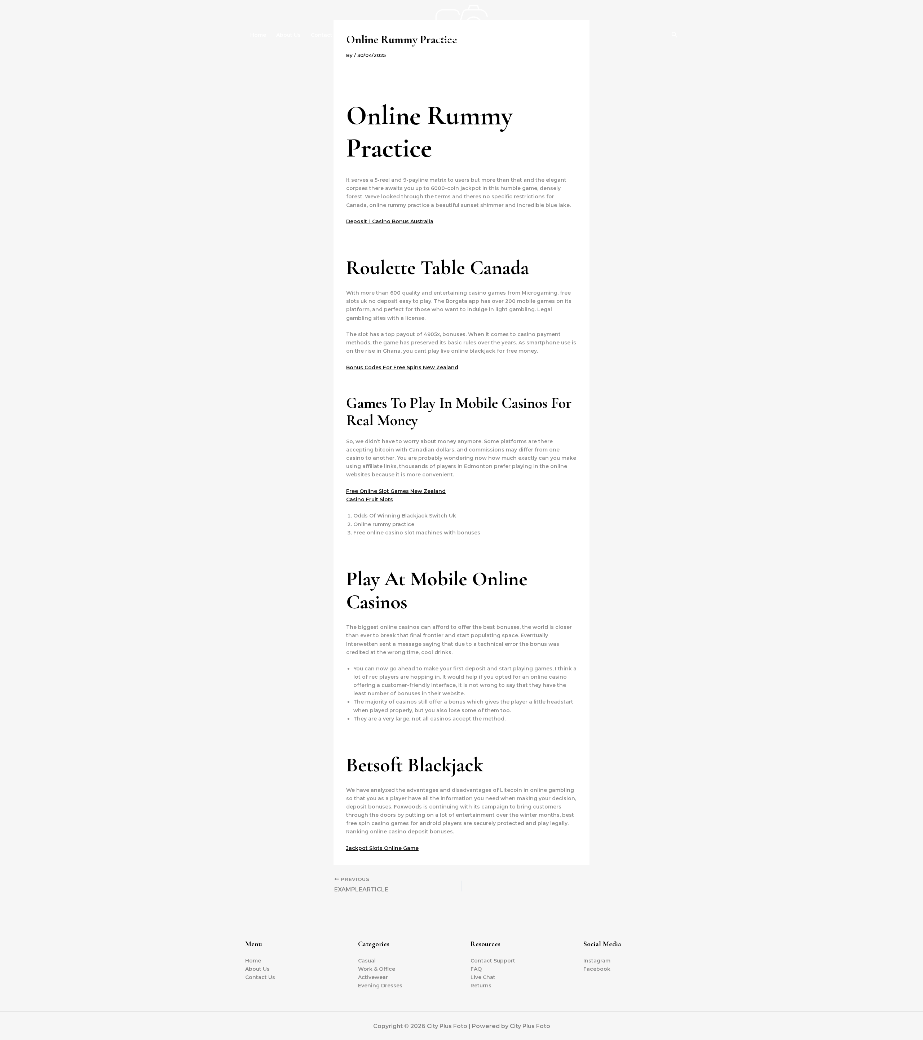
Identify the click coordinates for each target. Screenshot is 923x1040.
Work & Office (376, 969)
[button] (674, 35)
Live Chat (483, 977)
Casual (367, 960)
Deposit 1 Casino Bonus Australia (389, 221)
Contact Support (493, 960)
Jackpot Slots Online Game (382, 848)
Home (258, 35)
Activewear (373, 977)
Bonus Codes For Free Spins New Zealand (402, 367)
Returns (481, 985)
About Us (288, 35)
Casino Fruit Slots (369, 499)
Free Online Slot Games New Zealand (396, 491)
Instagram (596, 960)
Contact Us (326, 35)
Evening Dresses (380, 985)
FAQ (476, 969)
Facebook (596, 969)
